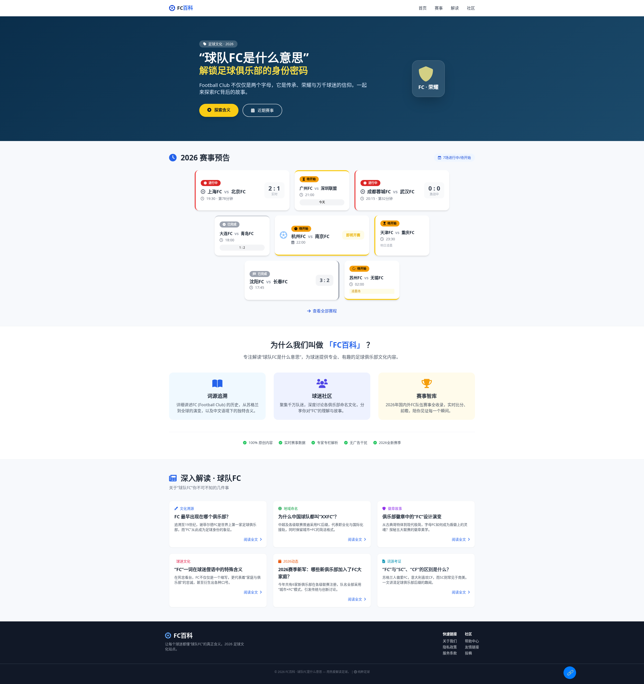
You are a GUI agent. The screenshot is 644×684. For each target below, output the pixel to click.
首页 (423, 8)
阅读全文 (251, 539)
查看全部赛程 (324, 311)
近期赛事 (265, 110)
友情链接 (472, 647)
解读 (455, 8)
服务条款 (450, 653)
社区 (471, 8)
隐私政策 (450, 647)
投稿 (468, 653)
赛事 (439, 8)
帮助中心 (472, 641)
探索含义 (221, 110)
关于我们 (450, 641)
